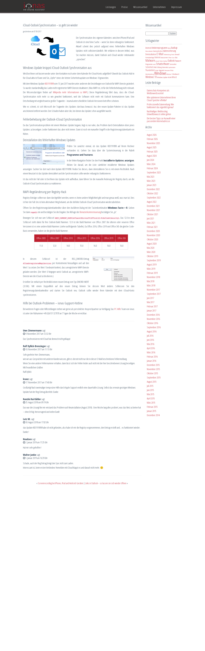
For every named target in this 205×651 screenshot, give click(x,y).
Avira (169, 48)
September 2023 (154, 172)
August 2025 (151, 147)
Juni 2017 (150, 298)
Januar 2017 (151, 310)
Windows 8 (175, 74)
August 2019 (151, 264)
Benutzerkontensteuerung (90, 212)
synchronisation (172, 67)
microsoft (157, 61)
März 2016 (151, 352)
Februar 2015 (152, 406)
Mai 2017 (150, 302)
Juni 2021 (150, 218)
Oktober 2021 (152, 214)
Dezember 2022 (153, 189)
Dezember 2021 (153, 205)
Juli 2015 (150, 385)
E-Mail (160, 54)
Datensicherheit (158, 51)
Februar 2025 (152, 151)
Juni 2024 (150, 159)
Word (174, 77)
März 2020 (151, 252)
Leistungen (111, 7)
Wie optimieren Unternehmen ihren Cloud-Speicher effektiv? (161, 99)
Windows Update (162, 77)
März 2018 (151, 285)
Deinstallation (150, 54)
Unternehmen (159, 7)
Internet (157, 57)
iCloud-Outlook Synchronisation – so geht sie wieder (50, 25)
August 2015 (151, 381)
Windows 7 (169, 74)
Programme (149, 64)
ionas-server (164, 57)
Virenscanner (167, 70)
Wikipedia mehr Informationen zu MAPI (70, 92)
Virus (171, 70)
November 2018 (153, 277)
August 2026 (151, 134)
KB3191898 (49, 83)
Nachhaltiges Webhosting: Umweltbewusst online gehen (159, 112)
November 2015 (153, 369)
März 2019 (151, 268)
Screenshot (173, 64)
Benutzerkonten (149, 51)
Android (148, 47)
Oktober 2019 (152, 256)
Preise (124, 7)
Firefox (172, 55)
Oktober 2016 (152, 323)
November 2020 (153, 235)
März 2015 (151, 402)
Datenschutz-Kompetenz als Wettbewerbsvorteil (158, 92)
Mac (176, 57)
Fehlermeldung (167, 55)
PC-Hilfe (117, 309)
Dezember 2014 (153, 415)
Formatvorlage (149, 57)
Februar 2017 (152, 306)
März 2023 (151, 180)
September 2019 (154, 260)
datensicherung (169, 51)
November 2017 (153, 289)
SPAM (155, 67)
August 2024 (151, 155)
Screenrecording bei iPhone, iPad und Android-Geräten (60, 483)
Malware (150, 60)
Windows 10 (151, 77)
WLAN (170, 77)
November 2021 (153, 210)
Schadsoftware (162, 64)
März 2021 (151, 222)
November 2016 (153, 318)
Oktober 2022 (152, 193)
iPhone (170, 58)
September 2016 (154, 327)
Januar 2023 (151, 185)
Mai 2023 (150, 176)
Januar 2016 (151, 360)
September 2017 (154, 293)
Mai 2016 (150, 344)
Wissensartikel (140, 7)
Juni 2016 (150, 339)
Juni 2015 (150, 390)
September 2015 (154, 377)
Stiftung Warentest (162, 67)
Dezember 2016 (153, 314)
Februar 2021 (152, 226)
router (154, 64)
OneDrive (165, 61)
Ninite (161, 61)
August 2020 (151, 243)
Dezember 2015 (153, 365)
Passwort (178, 60)
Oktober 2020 (152, 239)
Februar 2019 (152, 272)
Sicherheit (149, 67)
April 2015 (151, 398)
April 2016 (151, 348)
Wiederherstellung (149, 74)
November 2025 (153, 143)
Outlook (171, 60)
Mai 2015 (150, 394)
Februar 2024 (152, 168)
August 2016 (151, 331)
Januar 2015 (151, 411)
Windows (160, 73)
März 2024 (151, 164)
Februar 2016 (152, 356)
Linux (173, 58)
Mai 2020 (150, 247)
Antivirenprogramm (159, 48)
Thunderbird (150, 70)
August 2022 (151, 201)
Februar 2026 (152, 139)
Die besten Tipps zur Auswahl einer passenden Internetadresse (161, 119)
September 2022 (154, 197)
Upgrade (161, 70)
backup (174, 48)
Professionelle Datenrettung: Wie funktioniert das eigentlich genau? (160, 106)
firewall (177, 54)
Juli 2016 (150, 335)
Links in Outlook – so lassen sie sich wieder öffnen (105, 483)
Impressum (176, 7)
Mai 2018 (150, 281)
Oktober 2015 (152, 373)
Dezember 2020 (153, 231)
